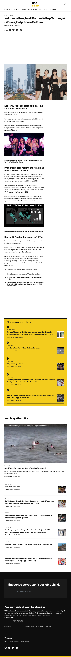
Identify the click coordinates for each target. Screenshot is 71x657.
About (6, 641)
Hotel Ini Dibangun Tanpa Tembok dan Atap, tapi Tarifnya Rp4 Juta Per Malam (23, 161)
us (17, 270)
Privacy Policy (14, 641)
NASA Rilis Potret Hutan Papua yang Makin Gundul (27, 231)
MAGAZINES (30, 626)
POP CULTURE (19, 10)
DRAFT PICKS (39, 626)
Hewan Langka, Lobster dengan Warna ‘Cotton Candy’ (24, 274)
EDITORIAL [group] (8, 10)
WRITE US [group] (54, 10)
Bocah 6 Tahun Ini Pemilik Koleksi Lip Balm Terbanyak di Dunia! (24, 278)
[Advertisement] (35, 50)
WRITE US (49, 626)
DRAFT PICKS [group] (43, 10)
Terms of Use (24, 641)
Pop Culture (8, 15)
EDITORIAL (8, 626)
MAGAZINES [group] (32, 10)
